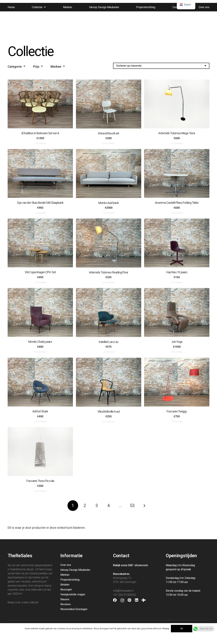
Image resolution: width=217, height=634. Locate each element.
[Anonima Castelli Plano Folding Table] (176, 173)
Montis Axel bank (108, 203)
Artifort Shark (40, 411)
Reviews (65, 604)
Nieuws (64, 599)
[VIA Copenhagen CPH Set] (40, 243)
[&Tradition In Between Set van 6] (40, 104)
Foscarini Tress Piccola (40, 481)
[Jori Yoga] (176, 312)
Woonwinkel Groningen (73, 609)
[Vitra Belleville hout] (108, 382)
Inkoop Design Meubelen (75, 569)
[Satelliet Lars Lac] (108, 312)
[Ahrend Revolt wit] (108, 104)
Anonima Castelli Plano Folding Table (177, 203)
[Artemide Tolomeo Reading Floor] (108, 243)
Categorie (15, 66)
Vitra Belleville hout (108, 411)
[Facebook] (115, 600)
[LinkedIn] (136, 600)
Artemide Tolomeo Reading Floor (108, 272)
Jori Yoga (176, 342)
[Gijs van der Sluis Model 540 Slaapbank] (40, 173)
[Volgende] (144, 505)
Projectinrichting (70, 579)
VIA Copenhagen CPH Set (40, 272)
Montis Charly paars (40, 342)
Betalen (64, 584)
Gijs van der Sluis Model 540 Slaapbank (40, 203)
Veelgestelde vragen (72, 594)
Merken (56, 66)
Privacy (165, 628)
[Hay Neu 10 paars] (176, 243)
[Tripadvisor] (144, 600)
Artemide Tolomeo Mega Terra (177, 133)
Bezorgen (66, 589)
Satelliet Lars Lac (108, 342)
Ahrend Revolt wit (108, 133)
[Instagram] (122, 600)
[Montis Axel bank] (108, 173)
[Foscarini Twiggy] (176, 382)
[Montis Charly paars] (40, 312)
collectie (33, 602)
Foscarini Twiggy (177, 411)
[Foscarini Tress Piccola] (40, 451)
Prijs (36, 66)
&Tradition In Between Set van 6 (40, 133)
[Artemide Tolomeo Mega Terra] (176, 104)
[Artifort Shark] (40, 382)
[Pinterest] (129, 600)
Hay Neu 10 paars (177, 272)
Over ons (65, 565)
